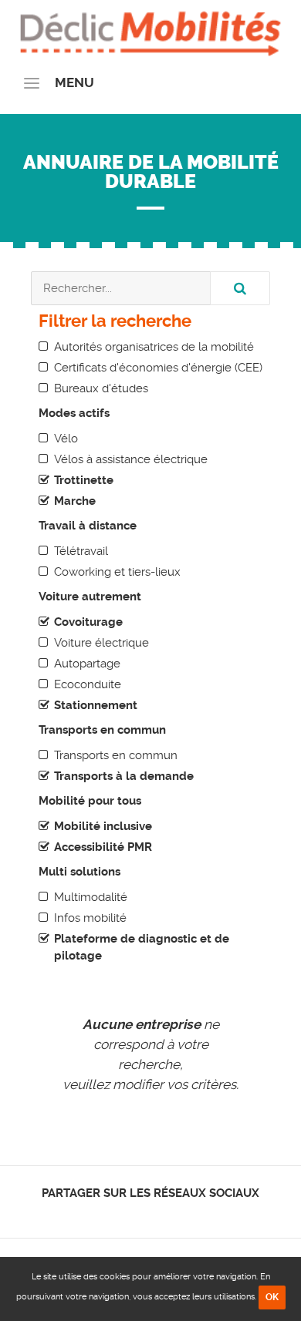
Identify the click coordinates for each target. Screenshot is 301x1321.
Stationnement (95, 705)
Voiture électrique (101, 643)
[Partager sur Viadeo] (165, 1213)
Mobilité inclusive (103, 826)
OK (272, 1297)
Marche (75, 501)
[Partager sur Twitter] (138, 1213)
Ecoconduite (87, 684)
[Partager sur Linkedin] (151, 1213)
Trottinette (83, 480)
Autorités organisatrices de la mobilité (154, 347)
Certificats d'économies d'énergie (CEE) (158, 368)
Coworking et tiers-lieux (117, 572)
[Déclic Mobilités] (150, 31)
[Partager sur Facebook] (125, 1213)
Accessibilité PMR (103, 847)
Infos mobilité (90, 918)
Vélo (66, 438)
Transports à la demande (124, 776)
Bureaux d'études (101, 388)
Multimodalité (90, 897)
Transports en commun (116, 755)
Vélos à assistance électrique (131, 459)
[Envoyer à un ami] (178, 1213)
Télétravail (81, 551)
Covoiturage (88, 622)
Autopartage (87, 664)
